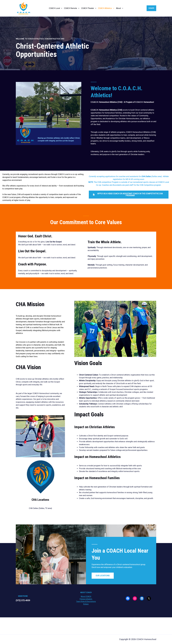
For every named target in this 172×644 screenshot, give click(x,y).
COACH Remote (70, 8)
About (118, 8)
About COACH (86, 596)
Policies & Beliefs (86, 599)
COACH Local (54, 8)
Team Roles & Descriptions (86, 601)
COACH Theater (87, 8)
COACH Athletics (105, 8)
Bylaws (86, 604)
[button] (61, 8)
